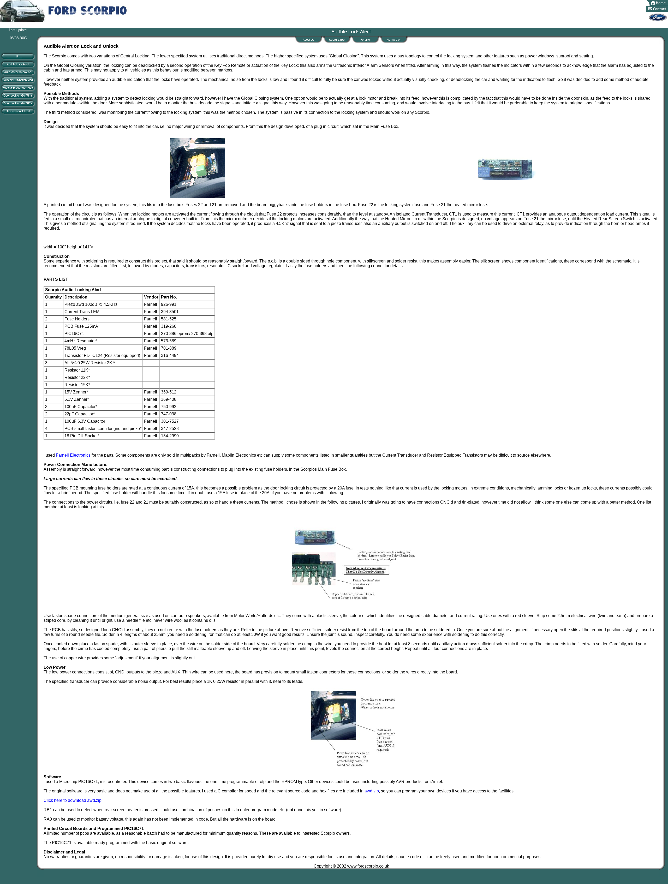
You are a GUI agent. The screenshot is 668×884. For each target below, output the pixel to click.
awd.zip (372, 791)
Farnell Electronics (73, 455)
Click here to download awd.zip (73, 800)
